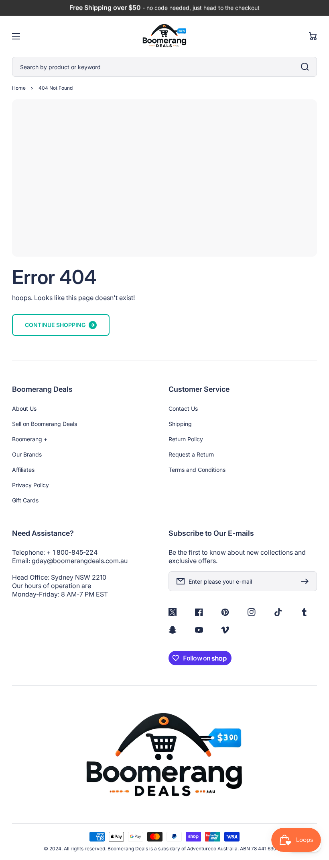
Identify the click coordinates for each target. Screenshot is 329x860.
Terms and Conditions (197, 469)
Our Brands (27, 454)
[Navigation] (16, 36)
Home (19, 88)
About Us (24, 408)
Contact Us (183, 408)
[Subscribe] (307, 581)
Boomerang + (29, 439)
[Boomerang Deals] (165, 36)
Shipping (180, 423)
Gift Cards (25, 500)
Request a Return (191, 454)
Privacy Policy (30, 484)
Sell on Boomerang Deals (44, 423)
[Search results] (307, 67)
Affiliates (23, 469)
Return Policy (186, 439)
